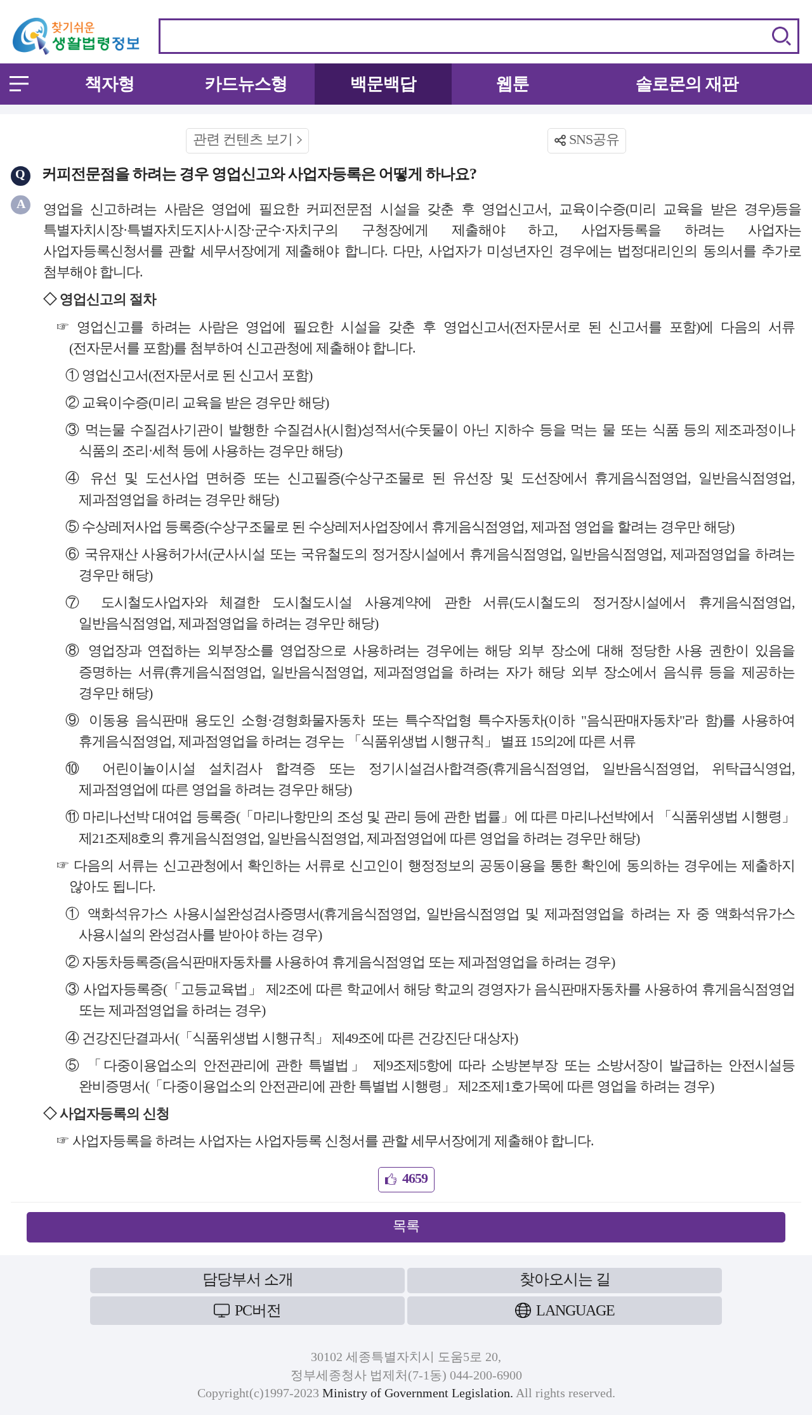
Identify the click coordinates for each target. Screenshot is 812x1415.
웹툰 (512, 83)
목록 (406, 1226)
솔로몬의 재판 (687, 83)
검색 (781, 36)
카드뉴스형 (246, 83)
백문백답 (383, 83)
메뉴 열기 (19, 84)
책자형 (109, 83)
